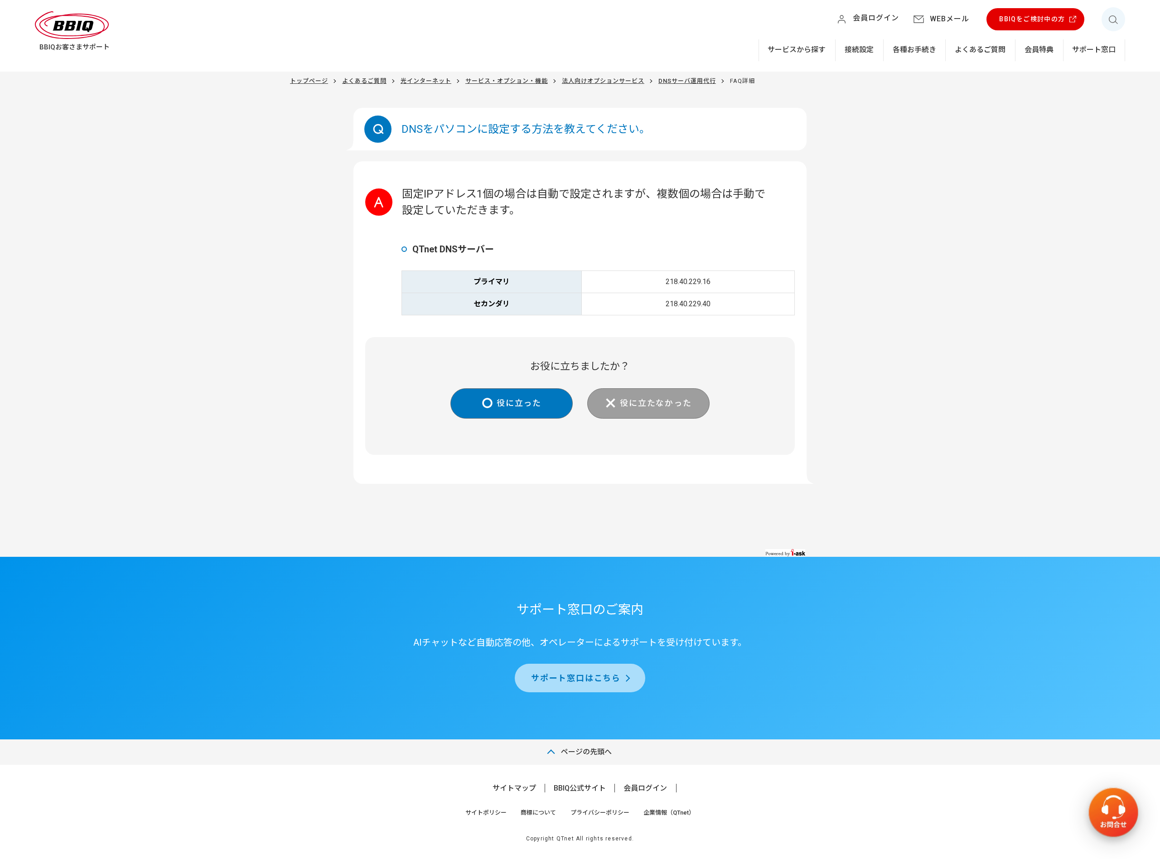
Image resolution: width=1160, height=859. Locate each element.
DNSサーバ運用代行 (687, 80)
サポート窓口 (1094, 49)
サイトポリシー (486, 812)
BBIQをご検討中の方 (1032, 19)
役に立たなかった (655, 403)
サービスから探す (797, 49)
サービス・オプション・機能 (506, 80)
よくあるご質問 (980, 49)
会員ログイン (645, 788)
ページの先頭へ (586, 752)
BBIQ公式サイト (580, 788)
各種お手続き (914, 49)
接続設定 (859, 49)
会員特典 (1039, 49)
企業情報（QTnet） (669, 812)
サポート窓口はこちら (576, 678)
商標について (538, 812)
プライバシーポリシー (599, 812)
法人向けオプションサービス (603, 80)
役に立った (519, 403)
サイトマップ (514, 788)
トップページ (309, 80)
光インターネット (426, 80)
